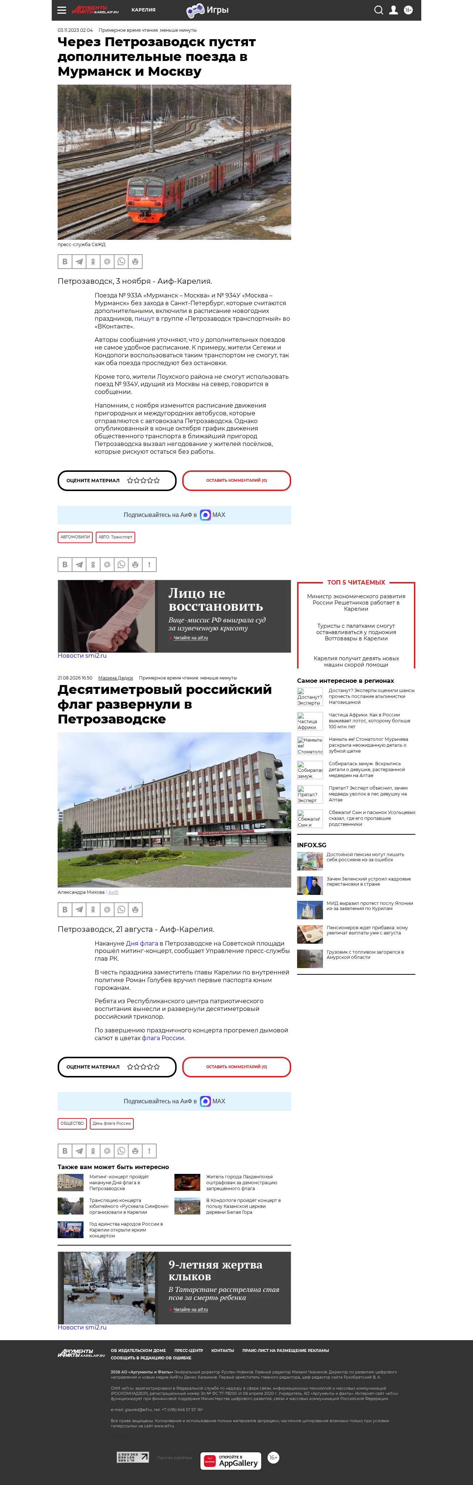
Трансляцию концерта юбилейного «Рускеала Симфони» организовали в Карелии (129, 1206)
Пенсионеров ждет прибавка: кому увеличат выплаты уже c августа (367, 930)
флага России (162, 1038)
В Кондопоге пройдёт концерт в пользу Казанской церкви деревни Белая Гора (243, 1206)
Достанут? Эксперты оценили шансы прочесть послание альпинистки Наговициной (372, 696)
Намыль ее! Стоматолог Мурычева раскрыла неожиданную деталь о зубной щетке (368, 745)
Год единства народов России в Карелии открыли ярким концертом (126, 1230)
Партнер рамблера (174, 1457)
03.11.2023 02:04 (75, 30)
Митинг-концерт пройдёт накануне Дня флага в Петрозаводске (119, 1182)
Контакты (222, 1350)
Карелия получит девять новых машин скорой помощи (356, 661)
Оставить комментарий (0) (236, 480)
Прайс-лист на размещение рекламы (285, 1350)
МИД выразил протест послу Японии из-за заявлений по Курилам (370, 906)
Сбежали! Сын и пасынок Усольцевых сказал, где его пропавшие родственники (372, 818)
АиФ (113, 892)
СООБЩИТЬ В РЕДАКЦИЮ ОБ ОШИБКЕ (151, 1358)
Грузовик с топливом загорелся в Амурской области (365, 955)
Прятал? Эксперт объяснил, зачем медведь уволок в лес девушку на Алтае (368, 794)
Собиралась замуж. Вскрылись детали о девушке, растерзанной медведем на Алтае (367, 769)
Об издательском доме (138, 1350)
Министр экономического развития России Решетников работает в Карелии (356, 602)
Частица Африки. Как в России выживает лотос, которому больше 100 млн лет (369, 720)
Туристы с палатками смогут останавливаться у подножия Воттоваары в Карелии (356, 632)
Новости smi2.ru (82, 655)
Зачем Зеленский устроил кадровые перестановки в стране (369, 881)
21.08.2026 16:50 (75, 678)
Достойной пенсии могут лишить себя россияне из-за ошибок (365, 857)
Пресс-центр (188, 1350)
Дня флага (142, 943)
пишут (144, 318)
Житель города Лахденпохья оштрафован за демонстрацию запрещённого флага (241, 1182)
